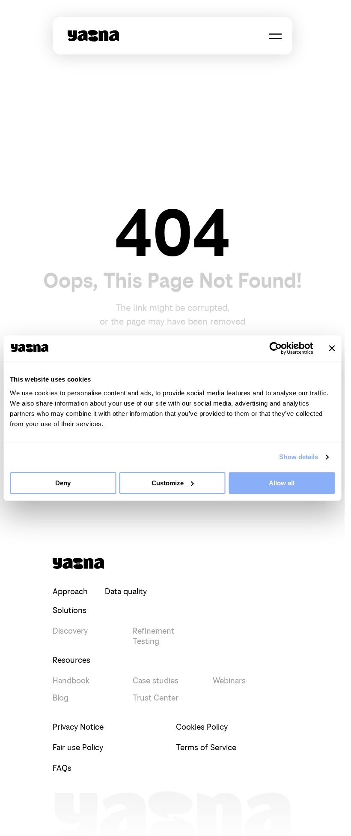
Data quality (126, 591)
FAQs (62, 768)
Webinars (229, 680)
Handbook (71, 680)
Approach (70, 591)
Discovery (70, 630)
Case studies (155, 680)
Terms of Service (206, 747)
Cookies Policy (202, 726)
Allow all (281, 483)
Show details (298, 456)
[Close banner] (332, 348)
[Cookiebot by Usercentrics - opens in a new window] (275, 348)
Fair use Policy (78, 747)
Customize (168, 483)
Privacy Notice (78, 726)
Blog (60, 697)
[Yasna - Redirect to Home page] (93, 36)
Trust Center (155, 697)
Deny (63, 483)
